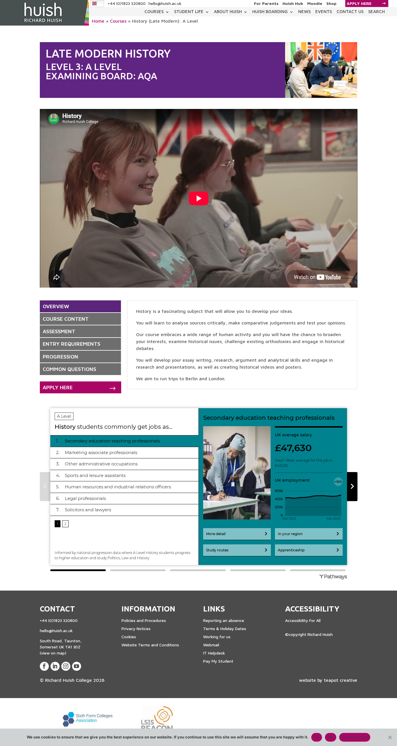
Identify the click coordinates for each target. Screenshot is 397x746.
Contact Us (350, 11)
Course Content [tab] (66, 319)
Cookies (128, 636)
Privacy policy (355, 737)
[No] (390, 737)
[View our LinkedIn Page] (55, 666)
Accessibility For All (303, 620)
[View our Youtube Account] (76, 666)
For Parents (266, 3)
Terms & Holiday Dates (224, 628)
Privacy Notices (136, 628)
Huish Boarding (270, 11)
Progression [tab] (60, 356)
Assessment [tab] (59, 331)
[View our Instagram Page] (65, 666)
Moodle (314, 3)
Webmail (211, 644)
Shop (331, 3)
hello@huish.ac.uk (165, 3)
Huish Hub (292, 3)
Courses (118, 21)
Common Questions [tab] (69, 369)
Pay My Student (218, 661)
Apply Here (359, 3)
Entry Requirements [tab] (71, 344)
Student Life (188, 11)
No (330, 737)
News (304, 11)
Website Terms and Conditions (150, 644)
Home (98, 21)
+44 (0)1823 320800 (127, 3)
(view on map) (53, 652)
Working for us (216, 636)
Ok (316, 737)
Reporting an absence (223, 620)
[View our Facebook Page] (44, 666)
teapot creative (340, 680)
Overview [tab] (56, 306)
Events (323, 11)
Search (376, 11)
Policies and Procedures (143, 620)
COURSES (154, 11)
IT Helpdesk (214, 652)
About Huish (228, 11)
